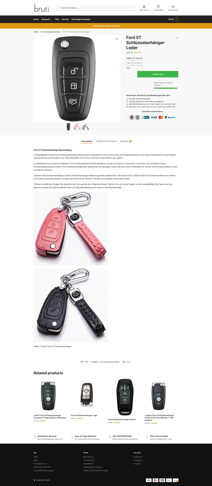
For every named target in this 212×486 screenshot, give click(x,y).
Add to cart (158, 74)
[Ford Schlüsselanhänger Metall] (124, 397)
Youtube (137, 463)
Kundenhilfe (158, 10)
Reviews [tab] (126, 141)
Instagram (137, 460)
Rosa (129, 63)
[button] (173, 19)
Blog (36, 460)
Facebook (137, 457)
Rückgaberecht (40, 463)
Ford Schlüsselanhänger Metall (122, 419)
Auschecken (173, 10)
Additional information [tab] (106, 141)
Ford (128, 362)
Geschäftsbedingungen (44, 470)
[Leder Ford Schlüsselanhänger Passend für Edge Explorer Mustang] (50, 395)
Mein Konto (144, 10)
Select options (50, 426)
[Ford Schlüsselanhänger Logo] (87, 395)
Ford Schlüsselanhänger (50, 32)
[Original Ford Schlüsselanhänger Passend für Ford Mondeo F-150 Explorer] (161, 395)
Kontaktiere (89, 463)
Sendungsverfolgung (93, 467)
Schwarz (137, 63)
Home (36, 32)
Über (36, 457)
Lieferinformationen (42, 467)
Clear (128, 68)
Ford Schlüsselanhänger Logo (84, 415)
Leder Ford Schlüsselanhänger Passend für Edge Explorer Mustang (50, 416)
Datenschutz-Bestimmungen (96, 470)
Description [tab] (87, 141)
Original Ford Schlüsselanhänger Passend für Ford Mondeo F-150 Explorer (159, 417)
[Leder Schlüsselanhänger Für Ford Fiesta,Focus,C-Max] (177, 38)
